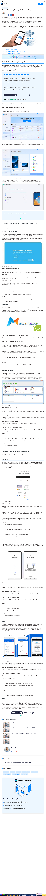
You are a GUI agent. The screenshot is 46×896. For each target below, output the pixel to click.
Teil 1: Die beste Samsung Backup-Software (11, 49)
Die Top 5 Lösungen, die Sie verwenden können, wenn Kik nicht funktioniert (17, 762)
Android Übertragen (24, 774)
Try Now (40, 3)
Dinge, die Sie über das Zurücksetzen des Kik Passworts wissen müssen (16, 760)
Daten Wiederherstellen (25, 771)
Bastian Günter (12, 13)
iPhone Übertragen (34, 771)
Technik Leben (6, 771)
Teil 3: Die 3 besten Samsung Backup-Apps (11, 53)
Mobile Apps (18, 771)
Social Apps (12, 771)
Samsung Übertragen (7, 774)
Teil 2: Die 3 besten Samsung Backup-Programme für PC (13, 51)
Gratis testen (15, 712)
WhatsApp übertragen (16, 774)
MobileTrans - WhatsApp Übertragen (13, 799)
